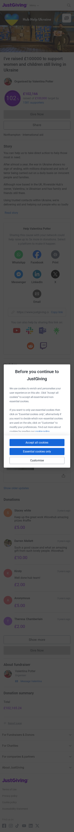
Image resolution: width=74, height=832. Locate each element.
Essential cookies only (37, 451)
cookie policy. (42, 431)
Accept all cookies (37, 442)
